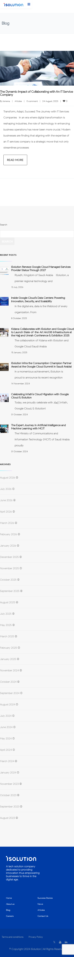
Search (3, 224)
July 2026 (6, 489)
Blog (8, 910)
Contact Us (43, 916)
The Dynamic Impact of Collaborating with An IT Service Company (36, 93)
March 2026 (7, 523)
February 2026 (8, 534)
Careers (10, 916)
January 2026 (8, 545)
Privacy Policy (36, 937)
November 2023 (9, 783)
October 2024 (8, 681)
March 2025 (7, 636)
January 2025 (8, 659)
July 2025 (6, 613)
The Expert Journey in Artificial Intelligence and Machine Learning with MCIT (38, 427)
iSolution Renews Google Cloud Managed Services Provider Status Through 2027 (41, 268)
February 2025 (8, 647)
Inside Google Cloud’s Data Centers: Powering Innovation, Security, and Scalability (38, 299)
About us (10, 904)
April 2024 (6, 749)
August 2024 (7, 704)
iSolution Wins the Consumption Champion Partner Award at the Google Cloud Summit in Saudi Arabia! (41, 364)
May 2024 (6, 738)
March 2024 (7, 761)
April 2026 (6, 511)
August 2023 (7, 818)
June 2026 (6, 500)
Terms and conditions (12, 937)
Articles (18, 101)
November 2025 (9, 568)
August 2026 (7, 477)
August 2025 (7, 602)
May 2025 (6, 625)
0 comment (32, 101)
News (40, 904)
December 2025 (9, 557)
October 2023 (8, 795)
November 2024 (9, 670)
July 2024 (6, 715)
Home (9, 898)
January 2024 (8, 772)
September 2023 (9, 806)
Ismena (6, 101)
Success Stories (45, 898)
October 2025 (8, 579)
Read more (15, 160)
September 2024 (9, 693)
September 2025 (9, 591)
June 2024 (6, 727)
